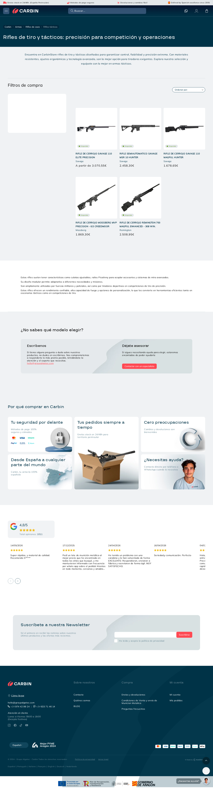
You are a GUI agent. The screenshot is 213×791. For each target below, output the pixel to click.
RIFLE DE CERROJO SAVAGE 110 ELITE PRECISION (94, 155)
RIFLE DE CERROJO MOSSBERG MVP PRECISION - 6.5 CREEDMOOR (96, 224)
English (51, 766)
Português (22, 766)
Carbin (8, 27)
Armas (18, 27)
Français (42, 766)
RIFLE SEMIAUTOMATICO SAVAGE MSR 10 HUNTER (138, 155)
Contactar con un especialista (139, 366)
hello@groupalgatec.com (40, 363)
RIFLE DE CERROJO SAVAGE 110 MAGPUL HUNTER (182, 155)
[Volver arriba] (206, 760)
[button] (107, 10)
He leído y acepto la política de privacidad (141, 640)
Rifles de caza (33, 27)
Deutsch (60, 766)
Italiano (32, 766)
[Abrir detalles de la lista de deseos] (206, 771)
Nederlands (71, 766)
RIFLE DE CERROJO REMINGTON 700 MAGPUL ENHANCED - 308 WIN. (140, 224)
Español (11, 766)
